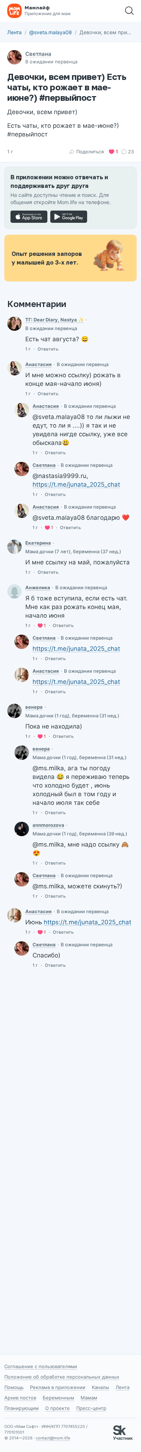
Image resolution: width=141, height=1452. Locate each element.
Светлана (38, 53)
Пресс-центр (91, 1408)
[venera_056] (14, 711)
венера (34, 707)
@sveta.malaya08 (50, 32)
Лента (14, 32)
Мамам (89, 1398)
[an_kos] (14, 323)
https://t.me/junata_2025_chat (76, 484)
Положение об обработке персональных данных (61, 1377)
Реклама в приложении (57, 1387)
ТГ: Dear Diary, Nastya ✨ (54, 320)
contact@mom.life (53, 1437)
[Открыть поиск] (129, 10)
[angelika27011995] (14, 591)
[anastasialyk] (21, 675)
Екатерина (38, 543)
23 (131, 151)
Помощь (14, 1387)
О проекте (57, 1408)
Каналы (100, 1387)
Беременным (58, 1398)
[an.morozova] (21, 829)
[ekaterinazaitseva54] (14, 547)
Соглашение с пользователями (40, 1366)
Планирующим (21, 1408)
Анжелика (37, 587)
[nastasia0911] (14, 368)
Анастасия (38, 364)
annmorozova (48, 825)
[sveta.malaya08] (21, 469)
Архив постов (20, 1398)
